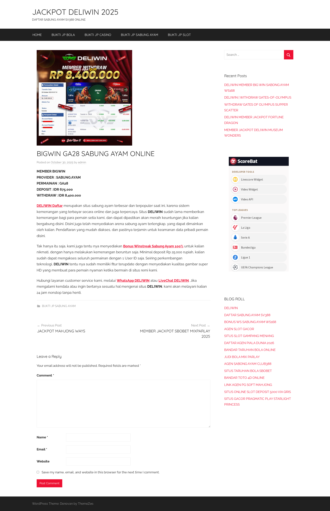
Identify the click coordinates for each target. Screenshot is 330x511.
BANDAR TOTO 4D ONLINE (244, 378)
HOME (37, 35)
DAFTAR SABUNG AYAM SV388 (247, 315)
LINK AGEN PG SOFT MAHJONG (248, 385)
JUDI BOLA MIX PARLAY (242, 357)
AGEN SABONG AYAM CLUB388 (247, 364)
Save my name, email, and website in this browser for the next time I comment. (100, 472)
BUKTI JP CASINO (98, 35)
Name (42, 437)
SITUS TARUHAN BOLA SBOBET (248, 371)
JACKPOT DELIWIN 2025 (75, 12)
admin (82, 162)
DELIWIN (231, 308)
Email (42, 449)
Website (43, 461)
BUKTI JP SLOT (179, 35)
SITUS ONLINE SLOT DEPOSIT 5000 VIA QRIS (257, 392)
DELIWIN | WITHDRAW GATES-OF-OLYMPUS (257, 97)
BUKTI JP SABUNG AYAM (139, 35)
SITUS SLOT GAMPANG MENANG (249, 336)
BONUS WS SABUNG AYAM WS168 (250, 322)
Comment (45, 375)
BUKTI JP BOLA (63, 35)
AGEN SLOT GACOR (239, 329)
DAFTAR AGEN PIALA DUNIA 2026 (249, 343)
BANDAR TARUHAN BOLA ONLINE (250, 350)
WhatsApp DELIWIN (133, 281)
